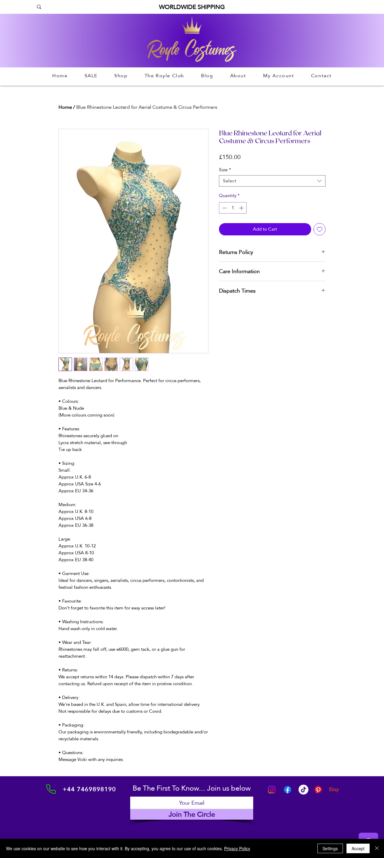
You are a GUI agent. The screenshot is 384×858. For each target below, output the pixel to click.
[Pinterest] (318, 790)
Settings (330, 848)
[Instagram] (272, 790)
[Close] (376, 848)
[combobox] (272, 181)
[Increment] (242, 208)
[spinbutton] (233, 208)
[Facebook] (287, 790)
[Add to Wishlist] (320, 229)
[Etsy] (334, 790)
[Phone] (51, 789)
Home (65, 107)
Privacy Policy (237, 848)
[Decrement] (224, 208)
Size (225, 170)
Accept (358, 848)
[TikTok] (303, 790)
